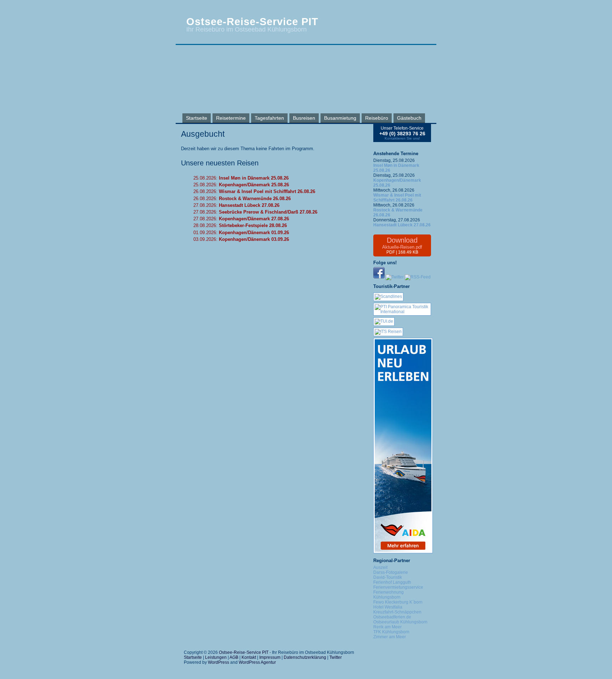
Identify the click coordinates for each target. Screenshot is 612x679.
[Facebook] (379, 277)
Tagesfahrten (269, 118)
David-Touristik (387, 577)
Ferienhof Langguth (392, 582)
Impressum (269, 657)
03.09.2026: (241, 239)
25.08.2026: (241, 178)
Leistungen (216, 657)
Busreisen (304, 118)
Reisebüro (376, 118)
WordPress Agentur (257, 662)
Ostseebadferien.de (392, 617)
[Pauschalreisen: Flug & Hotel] (384, 321)
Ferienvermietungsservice (398, 587)
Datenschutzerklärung (305, 657)
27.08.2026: (236, 205)
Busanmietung (340, 118)
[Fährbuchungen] (388, 296)
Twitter (335, 657)
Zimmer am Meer (389, 636)
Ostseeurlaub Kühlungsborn (400, 621)
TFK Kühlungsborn (391, 631)
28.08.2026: (240, 225)
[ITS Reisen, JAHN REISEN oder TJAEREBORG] (388, 331)
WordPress (218, 662)
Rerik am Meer (387, 626)
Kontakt (249, 657)
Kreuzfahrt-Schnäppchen (397, 612)
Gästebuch (409, 118)
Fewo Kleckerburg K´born (398, 602)
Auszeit (380, 567)
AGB (234, 657)
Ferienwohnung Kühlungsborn (388, 595)
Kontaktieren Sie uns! (402, 138)
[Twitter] (395, 277)
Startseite (196, 118)
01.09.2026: (241, 232)
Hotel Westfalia (387, 607)
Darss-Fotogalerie (390, 572)
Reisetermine (231, 118)
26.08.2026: (254, 191)
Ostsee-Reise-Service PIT (252, 21)
